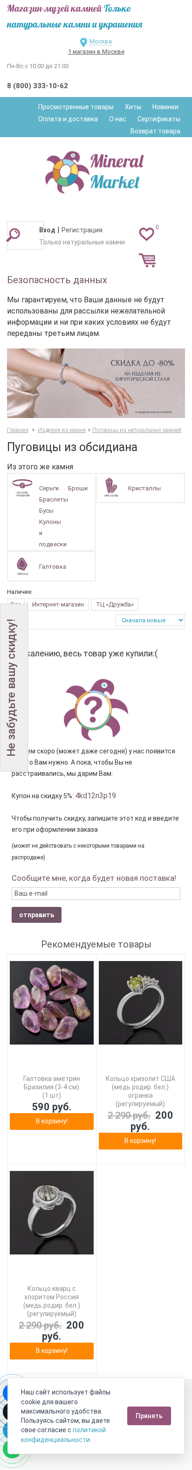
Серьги (49, 488)
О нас (117, 119)
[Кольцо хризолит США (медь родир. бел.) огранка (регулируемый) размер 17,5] (141, 1003)
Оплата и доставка (68, 119)
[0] (146, 233)
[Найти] (13, 235)
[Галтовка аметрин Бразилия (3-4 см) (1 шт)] (52, 1003)
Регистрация (82, 230)
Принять (149, 1416)
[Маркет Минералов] (96, 170)
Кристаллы (144, 488)
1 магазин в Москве (96, 51)
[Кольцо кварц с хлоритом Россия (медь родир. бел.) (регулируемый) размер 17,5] (52, 1213)
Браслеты (53, 499)
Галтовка (52, 566)
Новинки (165, 107)
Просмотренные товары (76, 107)
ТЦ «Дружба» (115, 604)
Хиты (133, 107)
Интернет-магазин (58, 604)
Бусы (46, 510)
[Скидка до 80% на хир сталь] (96, 383)
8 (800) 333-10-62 (37, 86)
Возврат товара (155, 131)
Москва (100, 41)
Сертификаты (158, 119)
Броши (78, 488)
